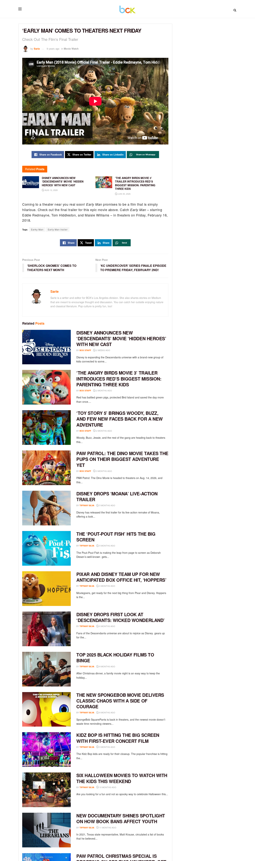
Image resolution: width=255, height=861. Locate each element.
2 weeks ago (103, 350)
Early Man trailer (58, 229)
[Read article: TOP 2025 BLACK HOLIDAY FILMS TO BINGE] (46, 669)
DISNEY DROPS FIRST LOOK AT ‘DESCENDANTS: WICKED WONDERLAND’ (120, 617)
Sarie (37, 48)
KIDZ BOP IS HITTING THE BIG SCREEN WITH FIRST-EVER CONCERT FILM (117, 738)
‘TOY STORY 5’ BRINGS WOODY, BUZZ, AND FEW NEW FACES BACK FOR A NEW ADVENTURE (119, 419)
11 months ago (107, 827)
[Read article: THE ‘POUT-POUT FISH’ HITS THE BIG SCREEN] (46, 548)
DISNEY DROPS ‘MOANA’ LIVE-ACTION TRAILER (117, 496)
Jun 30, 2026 (123, 193)
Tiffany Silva (87, 505)
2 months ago (104, 390)
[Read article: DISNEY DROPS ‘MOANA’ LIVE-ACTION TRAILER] (46, 508)
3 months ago (104, 470)
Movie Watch (71, 48)
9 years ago (53, 48)
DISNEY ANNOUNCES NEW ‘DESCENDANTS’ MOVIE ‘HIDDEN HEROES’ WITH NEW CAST (121, 338)
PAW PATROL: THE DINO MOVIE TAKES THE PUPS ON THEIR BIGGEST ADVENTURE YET (122, 459)
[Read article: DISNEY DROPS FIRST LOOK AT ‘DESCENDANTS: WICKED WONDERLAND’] (46, 629)
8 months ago (107, 666)
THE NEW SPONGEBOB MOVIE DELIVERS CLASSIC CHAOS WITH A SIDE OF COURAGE (120, 701)
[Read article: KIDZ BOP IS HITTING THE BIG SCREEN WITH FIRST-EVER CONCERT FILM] (46, 749)
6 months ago (107, 585)
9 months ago (107, 746)
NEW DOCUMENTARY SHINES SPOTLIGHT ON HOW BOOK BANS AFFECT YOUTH (120, 818)
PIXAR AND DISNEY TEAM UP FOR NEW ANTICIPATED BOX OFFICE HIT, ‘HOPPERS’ (121, 577)
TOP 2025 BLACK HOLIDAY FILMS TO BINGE (115, 657)
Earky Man (37, 229)
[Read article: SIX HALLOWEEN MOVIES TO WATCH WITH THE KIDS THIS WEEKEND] (46, 789)
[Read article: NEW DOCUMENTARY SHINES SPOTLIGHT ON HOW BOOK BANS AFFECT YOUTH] (46, 830)
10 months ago (107, 787)
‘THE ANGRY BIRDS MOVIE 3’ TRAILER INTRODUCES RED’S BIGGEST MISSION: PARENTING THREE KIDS (118, 378)
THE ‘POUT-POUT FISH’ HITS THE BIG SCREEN (115, 537)
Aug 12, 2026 (51, 189)
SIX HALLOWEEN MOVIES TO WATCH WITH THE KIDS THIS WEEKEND (121, 778)
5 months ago (107, 505)
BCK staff (85, 350)
